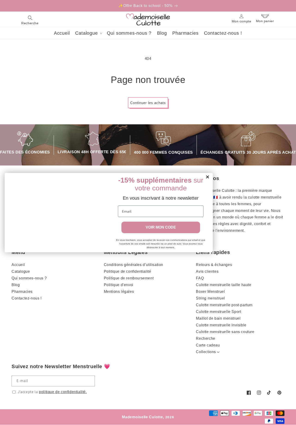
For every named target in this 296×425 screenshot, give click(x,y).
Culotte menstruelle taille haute (223, 285)
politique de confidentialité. (63, 392)
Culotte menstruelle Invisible (221, 325)
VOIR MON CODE (161, 227)
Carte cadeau (208, 345)
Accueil (18, 265)
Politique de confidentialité (127, 271)
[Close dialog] (207, 177)
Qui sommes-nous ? (29, 278)
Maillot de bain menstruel (218, 318)
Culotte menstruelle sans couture (225, 332)
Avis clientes (207, 271)
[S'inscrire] (89, 381)
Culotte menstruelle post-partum (224, 305)
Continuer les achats (148, 103)
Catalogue (21, 271)
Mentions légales (119, 292)
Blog (16, 285)
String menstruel (210, 298)
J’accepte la (52, 391)
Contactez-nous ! (27, 298)
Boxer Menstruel (210, 292)
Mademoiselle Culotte (142, 417)
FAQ (200, 278)
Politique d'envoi (118, 285)
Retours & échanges (214, 265)
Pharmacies (22, 292)
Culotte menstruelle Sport (218, 312)
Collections (206, 352)
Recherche (205, 338)
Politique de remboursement (129, 278)
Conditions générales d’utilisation (133, 265)
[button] (30, 19)
